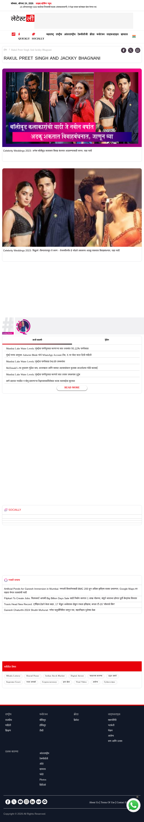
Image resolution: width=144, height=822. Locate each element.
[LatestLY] (22, 19)
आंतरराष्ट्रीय (70, 35)
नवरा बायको (31, 682)
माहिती (8, 726)
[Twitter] (130, 50)
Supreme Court (13, 682)
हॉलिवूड (43, 726)
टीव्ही (41, 731)
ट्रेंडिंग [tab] (107, 340)
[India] (134, 37)
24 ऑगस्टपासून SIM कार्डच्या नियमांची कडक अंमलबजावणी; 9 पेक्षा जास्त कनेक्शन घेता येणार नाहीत (47, 7)
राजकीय (8, 720)
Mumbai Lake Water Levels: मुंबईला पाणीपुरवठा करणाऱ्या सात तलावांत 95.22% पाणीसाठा (47, 349)
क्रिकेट (76, 720)
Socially (38, 39)
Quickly (24, 39)
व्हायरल (124, 35)
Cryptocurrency (49, 682)
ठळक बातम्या (11, 752)
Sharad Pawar (32, 676)
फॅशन (110, 731)
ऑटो (41, 764)
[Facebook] (123, 50)
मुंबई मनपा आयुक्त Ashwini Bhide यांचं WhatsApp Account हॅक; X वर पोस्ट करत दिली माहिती (48, 355)
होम (5, 50)
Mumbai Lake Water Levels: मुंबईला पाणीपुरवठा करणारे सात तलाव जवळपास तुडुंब (43, 375)
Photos (43, 780)
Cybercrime (109, 682)
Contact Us (122, 803)
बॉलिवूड (43, 720)
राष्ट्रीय (59, 35)
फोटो (41, 775)
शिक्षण (8, 731)
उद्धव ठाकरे (112, 676)
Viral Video (81, 682)
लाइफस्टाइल (113, 35)
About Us (94, 803)
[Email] (44, 801)
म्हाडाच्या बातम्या (96, 676)
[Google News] (38, 801)
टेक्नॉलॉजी (83, 35)
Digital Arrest (77, 676)
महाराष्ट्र (50, 35)
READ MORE (72, 388)
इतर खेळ (66, 682)
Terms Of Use (108, 803)
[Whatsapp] (137, 50)
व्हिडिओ (43, 785)
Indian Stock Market (55, 676)
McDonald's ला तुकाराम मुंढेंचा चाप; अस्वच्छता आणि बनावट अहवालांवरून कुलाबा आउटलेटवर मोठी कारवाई (51, 368)
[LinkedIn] (32, 801)
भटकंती (111, 726)
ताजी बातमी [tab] (37, 340)
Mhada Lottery (13, 676)
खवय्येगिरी (112, 720)
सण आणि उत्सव (115, 741)
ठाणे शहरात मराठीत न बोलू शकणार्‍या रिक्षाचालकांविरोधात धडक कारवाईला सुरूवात (40, 381)
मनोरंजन (100, 35)
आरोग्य (95, 682)
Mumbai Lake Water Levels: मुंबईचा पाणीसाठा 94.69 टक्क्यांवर (35, 362)
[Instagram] (26, 801)
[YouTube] (20, 801)
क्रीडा (92, 35)
